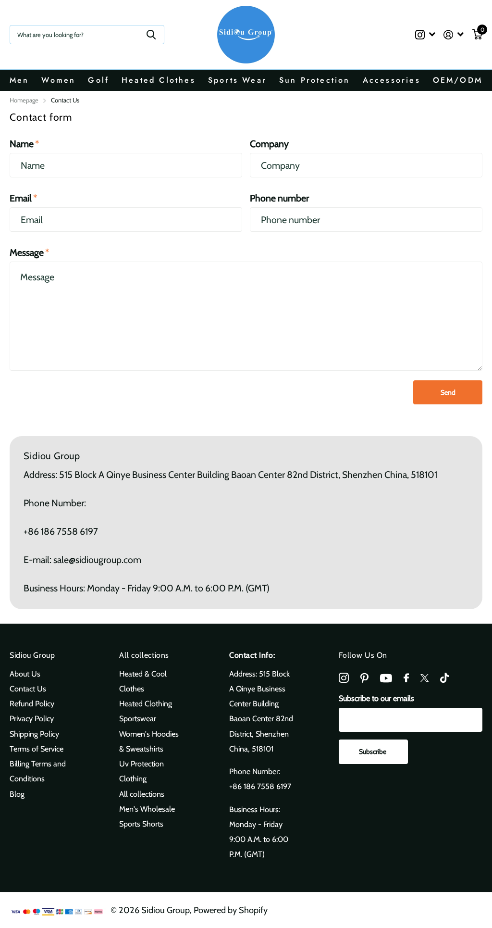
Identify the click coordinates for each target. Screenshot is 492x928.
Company (269, 144)
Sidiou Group (32, 655)
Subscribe (373, 751)
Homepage (24, 100)
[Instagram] (344, 678)
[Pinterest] (364, 678)
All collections (144, 655)
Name (24, 144)
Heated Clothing (145, 703)
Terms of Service (36, 748)
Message (29, 252)
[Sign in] (453, 35)
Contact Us (28, 688)
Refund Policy (32, 703)
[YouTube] (386, 678)
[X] (424, 678)
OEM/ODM (457, 80)
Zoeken (151, 34)
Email (23, 198)
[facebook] (406, 678)
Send (448, 392)
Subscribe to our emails (376, 698)
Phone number (279, 198)
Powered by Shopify (231, 909)
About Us (25, 673)
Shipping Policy (34, 734)
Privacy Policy (32, 718)
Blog (17, 794)
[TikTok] (444, 678)
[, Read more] (425, 35)
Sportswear (137, 718)
